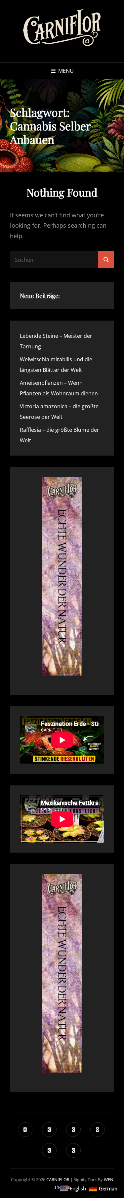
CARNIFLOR (57, 1179)
